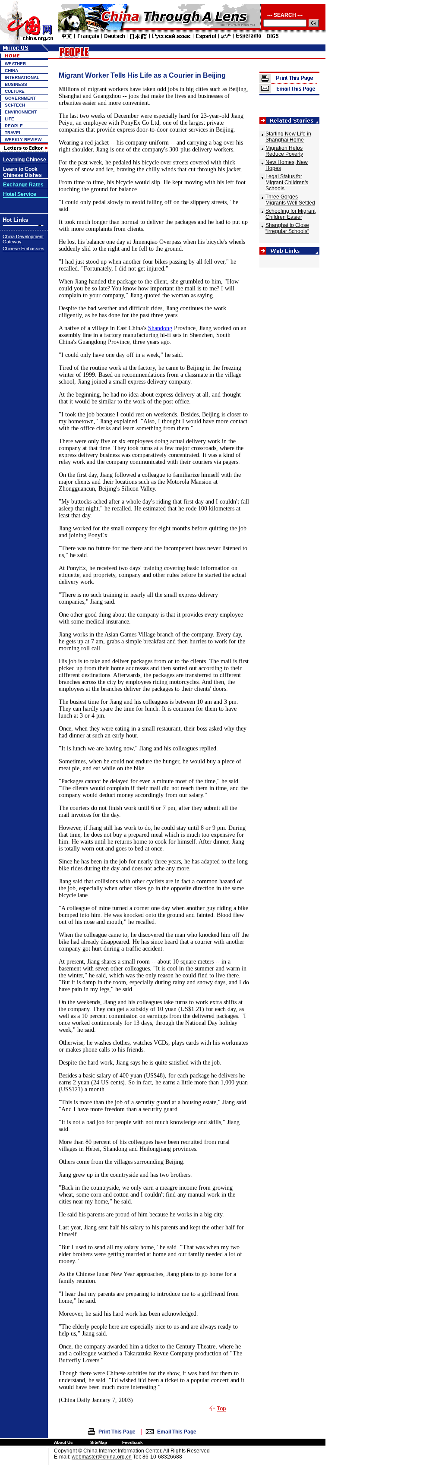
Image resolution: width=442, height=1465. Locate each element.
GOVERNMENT (20, 98)
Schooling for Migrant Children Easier (290, 214)
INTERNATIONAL (22, 77)
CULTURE (15, 91)
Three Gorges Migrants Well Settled (290, 200)
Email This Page (176, 1432)
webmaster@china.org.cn (102, 1457)
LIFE (9, 119)
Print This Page (117, 1432)
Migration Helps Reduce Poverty (284, 151)
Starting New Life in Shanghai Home (288, 137)
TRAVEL (13, 132)
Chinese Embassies (23, 248)
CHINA (11, 70)
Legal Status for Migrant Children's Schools (286, 182)
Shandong (160, 328)
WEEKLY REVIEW (23, 139)
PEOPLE (14, 125)
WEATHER (15, 63)
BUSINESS (16, 84)
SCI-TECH (15, 105)
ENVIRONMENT (21, 112)
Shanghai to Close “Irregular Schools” (287, 228)
